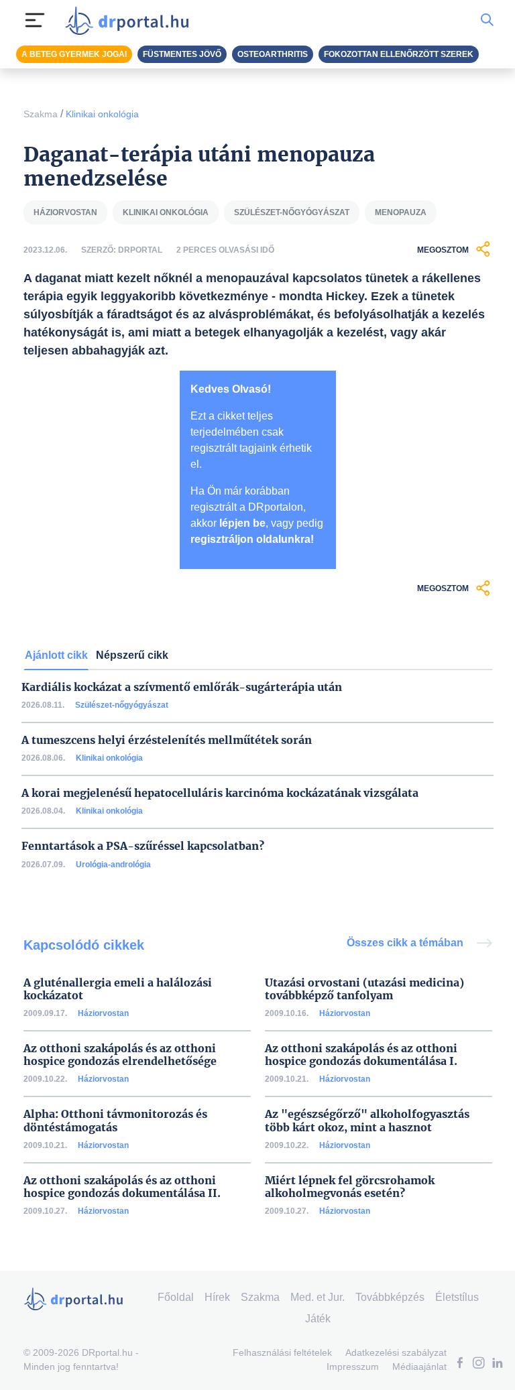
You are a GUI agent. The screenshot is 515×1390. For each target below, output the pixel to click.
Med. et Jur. (317, 1297)
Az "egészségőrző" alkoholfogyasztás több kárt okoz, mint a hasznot (367, 1120)
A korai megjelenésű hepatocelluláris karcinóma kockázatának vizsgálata (219, 793)
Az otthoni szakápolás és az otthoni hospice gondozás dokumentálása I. (361, 1055)
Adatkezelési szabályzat (396, 1352)
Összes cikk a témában (406, 942)
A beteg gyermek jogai (74, 54)
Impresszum (353, 1366)
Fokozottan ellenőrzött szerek (398, 54)
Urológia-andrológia (113, 864)
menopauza (400, 212)
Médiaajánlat (419, 1366)
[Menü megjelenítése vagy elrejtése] (35, 20)
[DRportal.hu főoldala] (131, 20)
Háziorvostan (103, 1013)
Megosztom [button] (443, 250)
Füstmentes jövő (182, 54)
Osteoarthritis (272, 54)
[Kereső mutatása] (487, 20)
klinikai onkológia (166, 212)
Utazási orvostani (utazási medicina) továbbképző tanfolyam (364, 989)
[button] (460, 1364)
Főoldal (176, 1297)
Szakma (40, 114)
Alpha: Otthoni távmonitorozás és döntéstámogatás (115, 1120)
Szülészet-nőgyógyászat (121, 705)
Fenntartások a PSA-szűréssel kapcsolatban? (142, 846)
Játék (318, 1318)
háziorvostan (65, 212)
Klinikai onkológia (102, 114)
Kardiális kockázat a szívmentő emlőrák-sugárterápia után (181, 687)
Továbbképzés (389, 1297)
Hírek (217, 1297)
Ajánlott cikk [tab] (56, 655)
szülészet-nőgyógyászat (291, 212)
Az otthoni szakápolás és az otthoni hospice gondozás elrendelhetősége (120, 1055)
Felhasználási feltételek (282, 1352)
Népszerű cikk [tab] (132, 655)
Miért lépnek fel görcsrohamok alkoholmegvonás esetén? (350, 1187)
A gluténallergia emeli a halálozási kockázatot (117, 989)
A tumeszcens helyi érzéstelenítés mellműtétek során (166, 740)
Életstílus (457, 1297)
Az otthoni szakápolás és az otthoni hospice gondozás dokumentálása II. (122, 1187)
